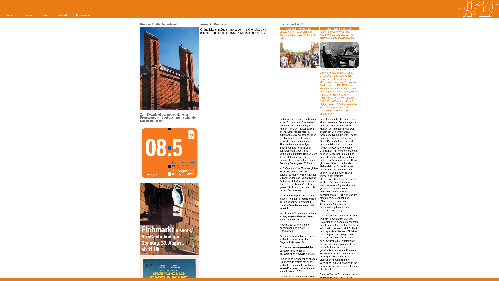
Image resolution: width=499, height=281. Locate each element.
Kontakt (62, 15)
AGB (261, 32)
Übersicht (10, 15)
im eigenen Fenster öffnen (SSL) (234, 31)
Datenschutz (248, 32)
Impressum (83, 15)
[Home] (478, 9)
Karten (29, 15)
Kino (45, 15)
